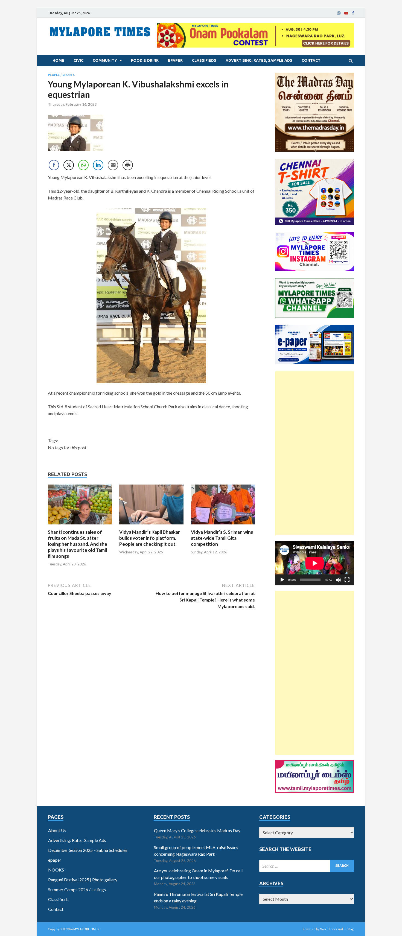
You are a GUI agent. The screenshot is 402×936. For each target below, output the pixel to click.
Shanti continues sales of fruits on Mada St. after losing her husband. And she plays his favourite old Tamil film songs (77, 544)
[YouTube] (346, 13)
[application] (314, 563)
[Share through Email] (113, 165)
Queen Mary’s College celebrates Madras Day (197, 830)
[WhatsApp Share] (83, 165)
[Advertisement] (314, 453)
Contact (311, 60)
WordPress (328, 929)
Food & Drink (145, 60)
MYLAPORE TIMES (86, 929)
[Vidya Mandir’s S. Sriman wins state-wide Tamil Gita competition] (223, 525)
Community (105, 60)
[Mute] (338, 580)
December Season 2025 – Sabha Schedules (87, 850)
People (54, 75)
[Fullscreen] (347, 580)
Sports (68, 75)
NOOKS (56, 869)
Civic (78, 60)
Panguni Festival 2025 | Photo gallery (82, 879)
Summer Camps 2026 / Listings (77, 889)
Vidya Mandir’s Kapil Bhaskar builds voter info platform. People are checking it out (149, 538)
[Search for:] (306, 866)
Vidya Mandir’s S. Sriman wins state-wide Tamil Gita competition (222, 538)
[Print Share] (128, 165)
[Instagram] (339, 13)
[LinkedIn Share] (98, 165)
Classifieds (204, 60)
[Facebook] (353, 13)
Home (58, 60)
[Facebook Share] (54, 165)
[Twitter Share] (68, 165)
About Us (57, 830)
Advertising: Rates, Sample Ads (259, 60)
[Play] (282, 580)
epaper (175, 60)
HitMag (348, 929)
